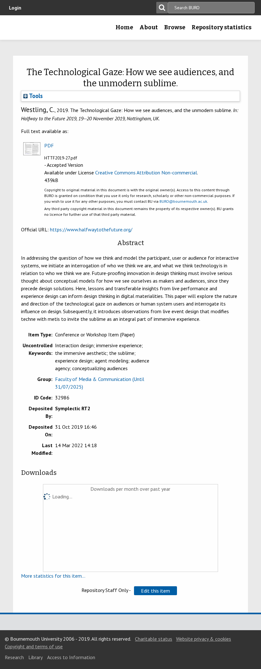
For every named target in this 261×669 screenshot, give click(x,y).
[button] (155, 590)
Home (124, 27)
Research (14, 657)
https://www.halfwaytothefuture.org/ (91, 229)
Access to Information (71, 657)
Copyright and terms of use (34, 646)
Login (15, 7)
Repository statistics (221, 27)
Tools (35, 96)
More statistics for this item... (53, 576)
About (148, 27)
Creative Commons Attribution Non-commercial (146, 172)
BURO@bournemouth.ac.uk (183, 201)
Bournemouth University (15, 29)
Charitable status (153, 639)
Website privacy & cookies (203, 639)
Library (35, 657)
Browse (174, 27)
